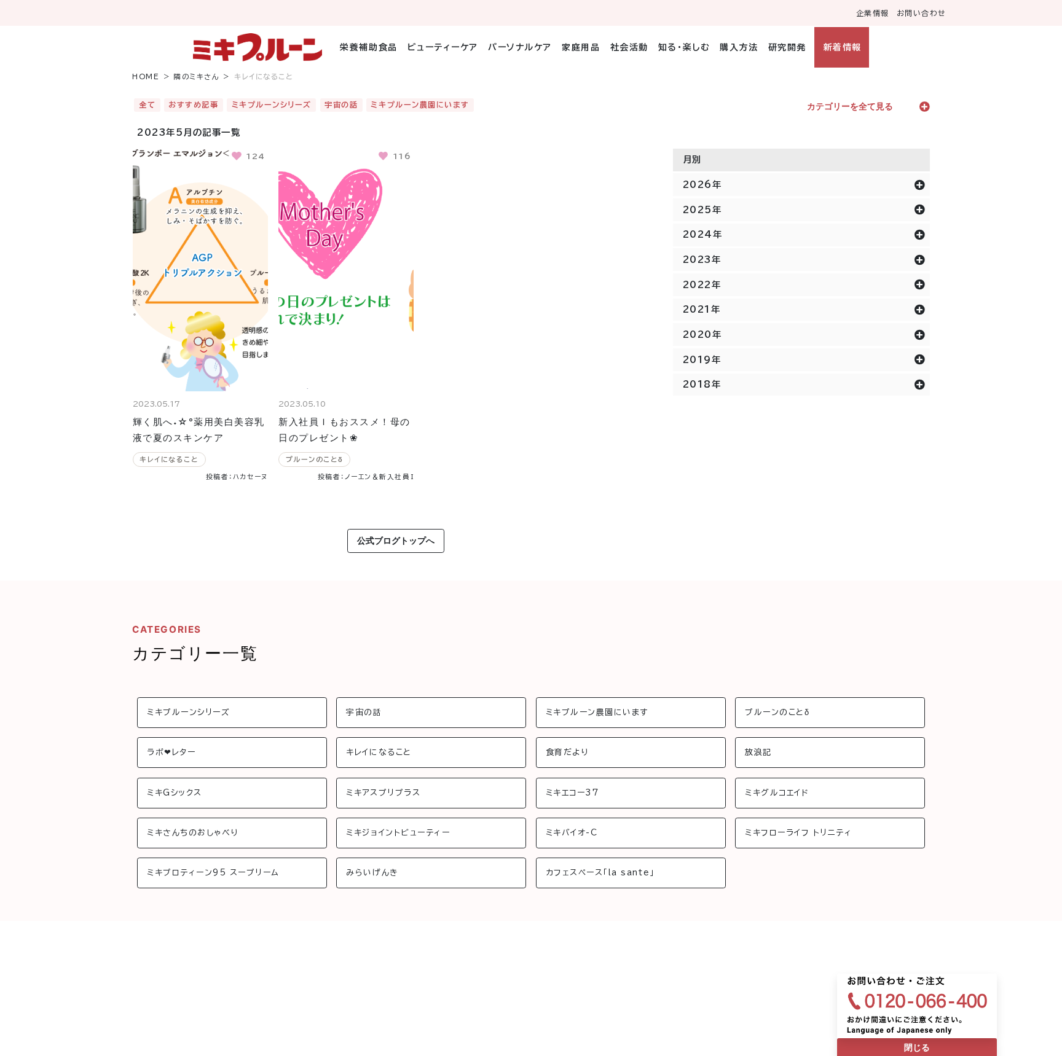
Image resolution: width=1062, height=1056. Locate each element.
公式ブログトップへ (396, 540)
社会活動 (629, 47)
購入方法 (739, 47)
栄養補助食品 (368, 47)
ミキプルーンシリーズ (272, 104)
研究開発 (787, 47)
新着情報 (842, 47)
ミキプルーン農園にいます (420, 104)
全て (147, 104)
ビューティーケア (442, 47)
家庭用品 (581, 47)
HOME (145, 76)
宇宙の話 (341, 104)
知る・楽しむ (684, 47)
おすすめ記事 (193, 104)
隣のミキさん (196, 76)
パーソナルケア (520, 47)
